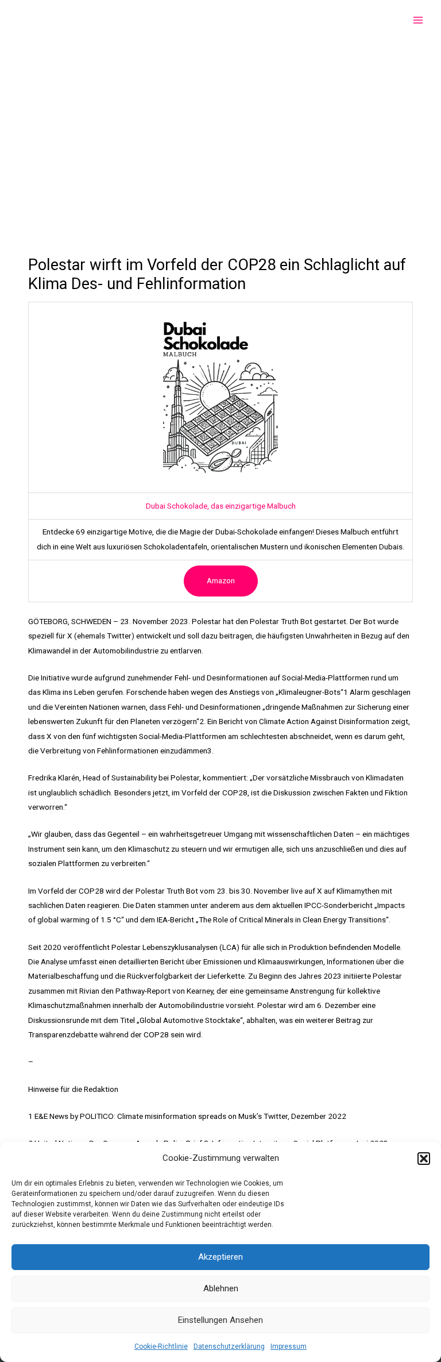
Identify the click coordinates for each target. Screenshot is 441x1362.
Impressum (288, 1346)
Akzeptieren (220, 1257)
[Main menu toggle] (418, 20)
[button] (424, 1158)
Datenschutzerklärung (229, 1346)
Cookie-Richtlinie (161, 1346)
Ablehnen (220, 1288)
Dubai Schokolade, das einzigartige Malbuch (221, 505)
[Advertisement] (220, 126)
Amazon (221, 580)
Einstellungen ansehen (220, 1320)
